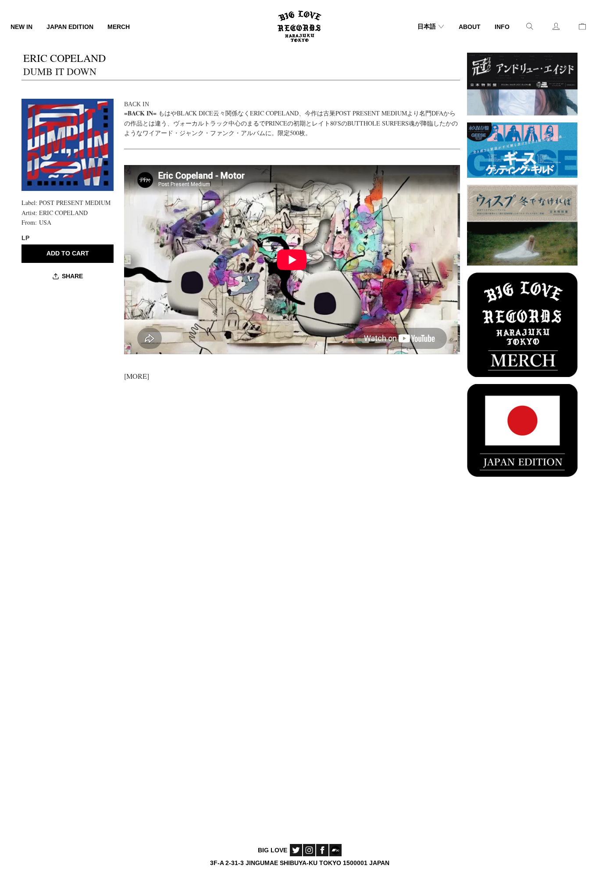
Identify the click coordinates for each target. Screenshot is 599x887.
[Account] (556, 26)
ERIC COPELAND (63, 212)
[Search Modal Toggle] (530, 26)
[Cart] (582, 26)
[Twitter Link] (296, 850)
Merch (118, 26)
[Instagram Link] (309, 850)
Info (502, 26)
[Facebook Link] (322, 850)
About (470, 26)
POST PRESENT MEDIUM (75, 202)
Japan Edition (69, 26)
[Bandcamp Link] (335, 850)
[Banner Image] (522, 82)
